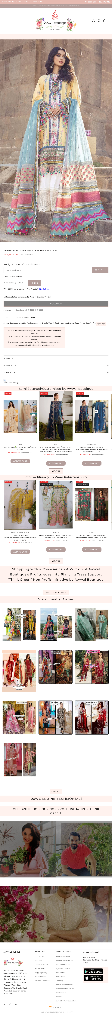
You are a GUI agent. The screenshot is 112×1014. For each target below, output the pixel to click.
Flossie (91, 532)
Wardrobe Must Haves (65, 989)
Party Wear (60, 976)
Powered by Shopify (65, 1012)
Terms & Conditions (42, 980)
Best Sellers (21, 310)
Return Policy (40, 968)
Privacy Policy (40, 976)
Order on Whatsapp (12, 383)
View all (56, 471)
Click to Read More (56, 592)
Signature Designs (63, 968)
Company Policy (41, 964)
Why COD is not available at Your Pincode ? (26, 289)
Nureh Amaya (91, 444)
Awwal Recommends (64, 984)
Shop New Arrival (63, 956)
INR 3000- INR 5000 (34, 310)
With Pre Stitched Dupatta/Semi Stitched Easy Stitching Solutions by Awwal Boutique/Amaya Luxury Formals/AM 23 (56, 449)
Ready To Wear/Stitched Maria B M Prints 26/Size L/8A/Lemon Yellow (56, 537)
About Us (38, 960)
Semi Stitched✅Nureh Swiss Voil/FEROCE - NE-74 (20, 448)
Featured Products (63, 964)
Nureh (20, 444)
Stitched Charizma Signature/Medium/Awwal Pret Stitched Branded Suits (20, 538)
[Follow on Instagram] (10, 1004)
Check (35, 283)
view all (56, 792)
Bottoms (59, 997)
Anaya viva (26, 317)
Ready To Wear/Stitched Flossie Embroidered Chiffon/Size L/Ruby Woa (91, 537)
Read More (101, 324)
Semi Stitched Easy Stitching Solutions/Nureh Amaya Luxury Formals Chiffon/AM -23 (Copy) (92, 449)
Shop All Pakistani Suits (65, 960)
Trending (59, 980)
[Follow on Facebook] (5, 1004)
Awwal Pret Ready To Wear (20, 532)
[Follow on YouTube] (16, 1004)
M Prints (56, 532)
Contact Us (39, 956)
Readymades (61, 993)
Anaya (18, 317)
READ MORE (9, 994)
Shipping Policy (41, 972)
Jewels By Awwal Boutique (66, 1001)
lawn (33, 317)
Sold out (56, 303)
